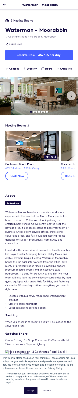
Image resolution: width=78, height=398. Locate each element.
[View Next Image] (71, 95)
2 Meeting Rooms (22, 20)
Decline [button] (47, 390)
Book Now (16, 176)
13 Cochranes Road (16, 36)
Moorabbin (43, 36)
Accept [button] (30, 390)
